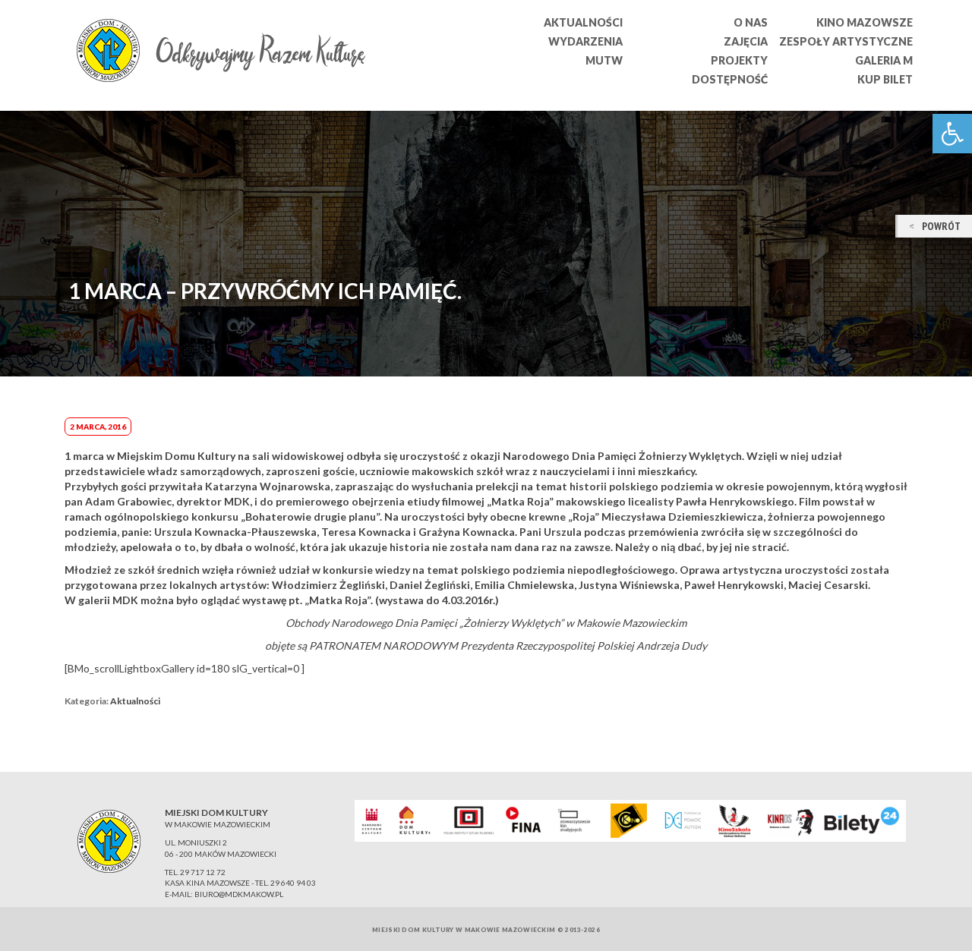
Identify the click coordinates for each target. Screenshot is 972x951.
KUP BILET (885, 79)
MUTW (604, 60)
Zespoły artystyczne (846, 41)
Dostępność (730, 79)
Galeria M (884, 60)
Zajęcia (746, 41)
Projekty (739, 60)
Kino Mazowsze (864, 22)
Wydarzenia (585, 41)
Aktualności (583, 22)
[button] (952, 133)
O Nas (751, 22)
